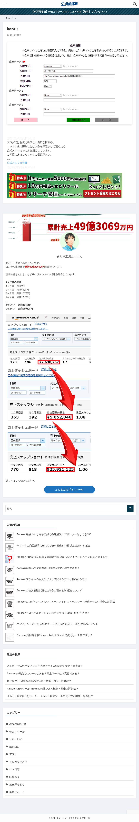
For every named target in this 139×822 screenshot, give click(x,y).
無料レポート (17, 792)
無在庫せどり (17, 784)
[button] (135, 4)
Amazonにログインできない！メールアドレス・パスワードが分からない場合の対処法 (66, 601)
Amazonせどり (17, 724)
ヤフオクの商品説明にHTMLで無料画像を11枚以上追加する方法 (53, 545)
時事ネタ (14, 777)
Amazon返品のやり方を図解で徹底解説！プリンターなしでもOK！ (55, 534)
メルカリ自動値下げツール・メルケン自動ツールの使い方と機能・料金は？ (50, 696)
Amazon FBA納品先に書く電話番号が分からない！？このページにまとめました (62, 556)
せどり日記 (15, 739)
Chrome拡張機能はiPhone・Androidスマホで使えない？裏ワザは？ (55, 635)
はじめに (14, 746)
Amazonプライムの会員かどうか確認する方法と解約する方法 (52, 579)
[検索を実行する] (130, 508)
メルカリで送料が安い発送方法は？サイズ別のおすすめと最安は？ (45, 665)
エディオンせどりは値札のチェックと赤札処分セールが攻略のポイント (57, 624)
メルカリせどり (18, 761)
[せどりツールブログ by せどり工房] (69, 4)
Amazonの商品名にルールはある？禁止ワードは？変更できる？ (43, 673)
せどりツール (17, 731)
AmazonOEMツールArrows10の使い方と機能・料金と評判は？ (42, 688)
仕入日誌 (14, 769)
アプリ (13, 754)
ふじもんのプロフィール (69, 489)
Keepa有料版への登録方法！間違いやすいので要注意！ (48, 568)
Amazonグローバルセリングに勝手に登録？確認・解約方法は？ (53, 612)
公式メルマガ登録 (17, 162)
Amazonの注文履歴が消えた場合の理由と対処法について (49, 590)
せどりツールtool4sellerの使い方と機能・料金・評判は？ (39, 681)
